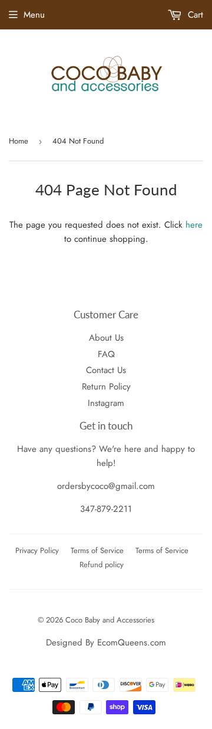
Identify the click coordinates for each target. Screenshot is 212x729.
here (194, 224)
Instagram (106, 403)
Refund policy (102, 564)
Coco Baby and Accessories (109, 619)
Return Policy (106, 386)
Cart (194, 14)
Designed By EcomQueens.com (106, 642)
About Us (106, 337)
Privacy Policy (37, 550)
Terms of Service (97, 550)
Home (18, 141)
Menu (34, 14)
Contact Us (106, 370)
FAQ (106, 354)
